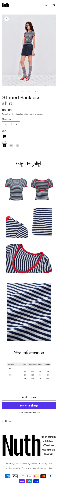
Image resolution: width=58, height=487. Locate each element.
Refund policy (45, 464)
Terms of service (29, 468)
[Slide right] (35, 91)
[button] (39, 5)
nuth (16, 464)
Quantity (6, 119)
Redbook (49, 449)
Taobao (49, 445)
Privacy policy (13, 468)
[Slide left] (22, 91)
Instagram (49, 436)
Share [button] (8, 421)
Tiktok (48, 441)
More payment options (29, 413)
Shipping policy (45, 468)
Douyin (49, 453)
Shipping (19, 114)
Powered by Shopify (28, 464)
